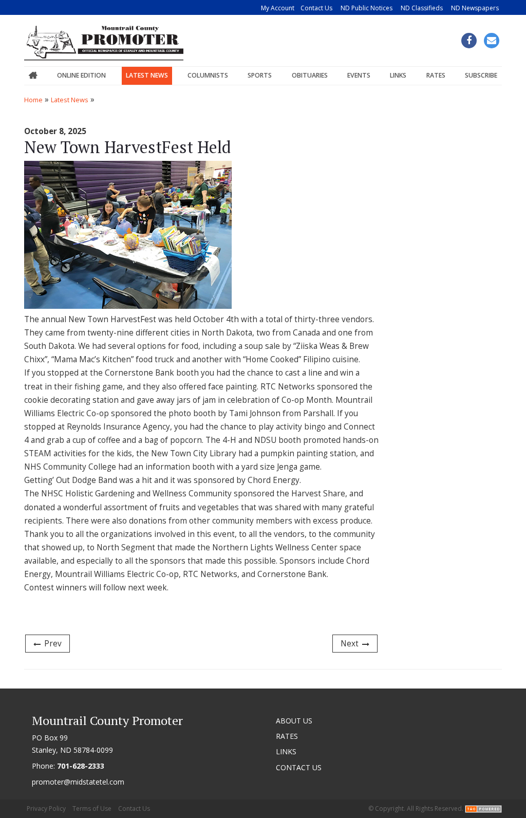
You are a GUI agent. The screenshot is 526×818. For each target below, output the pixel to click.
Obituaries (310, 75)
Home (33, 76)
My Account (277, 8)
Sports (260, 75)
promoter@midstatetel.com (78, 782)
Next (350, 643)
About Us (294, 721)
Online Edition (81, 75)
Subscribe (481, 75)
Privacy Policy (46, 808)
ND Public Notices (366, 8)
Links (398, 75)
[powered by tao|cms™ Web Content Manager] (483, 808)
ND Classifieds (422, 8)
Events (358, 75)
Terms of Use (91, 808)
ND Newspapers (475, 8)
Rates (435, 75)
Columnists (207, 75)
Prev (53, 643)
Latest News (147, 75)
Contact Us (316, 8)
